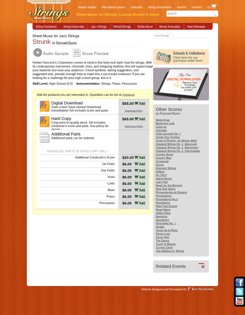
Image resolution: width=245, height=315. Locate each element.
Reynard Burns (66, 42)
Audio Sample (56, 53)
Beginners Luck (165, 123)
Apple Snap (163, 120)
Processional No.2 (167, 199)
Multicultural (145, 26)
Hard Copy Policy (134, 126)
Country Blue (164, 158)
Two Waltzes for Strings (170, 251)
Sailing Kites (163, 213)
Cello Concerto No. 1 (168, 133)
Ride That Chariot (166, 206)
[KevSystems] (201, 289)
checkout (128, 94)
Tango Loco (163, 233)
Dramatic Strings (166, 168)
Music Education (169, 26)
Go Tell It (161, 175)
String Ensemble (73, 26)
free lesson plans (113, 7)
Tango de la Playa (167, 230)
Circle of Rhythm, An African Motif (176, 140)
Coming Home (164, 154)
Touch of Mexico (166, 244)
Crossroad (162, 161)
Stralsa (160, 227)
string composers (159, 7)
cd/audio (136, 7)
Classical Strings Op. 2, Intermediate (178, 151)
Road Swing (163, 209)
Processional (163, 196)
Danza (160, 165)
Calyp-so (161, 127)
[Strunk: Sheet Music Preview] (76, 55)
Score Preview (95, 53)
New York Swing (165, 189)
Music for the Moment (169, 185)
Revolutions (163, 202)
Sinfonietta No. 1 (166, 223)
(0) (209, 7)
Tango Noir (162, 237)
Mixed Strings (122, 26)
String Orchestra (46, 26)
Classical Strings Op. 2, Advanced (176, 144)
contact (197, 7)
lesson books (87, 7)
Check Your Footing (168, 137)
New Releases (196, 26)
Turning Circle (164, 247)
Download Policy (134, 110)
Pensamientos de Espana (171, 192)
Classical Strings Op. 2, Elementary (177, 147)
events (181, 7)
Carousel (161, 130)
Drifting (160, 171)
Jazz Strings (99, 26)
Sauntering (162, 220)
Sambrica (161, 216)
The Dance (162, 240)
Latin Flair (162, 182)
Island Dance (164, 178)
